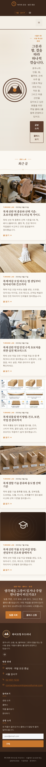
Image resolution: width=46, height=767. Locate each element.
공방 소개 (37, 127)
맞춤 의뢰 (13, 615)
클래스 (5, 705)
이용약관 (24, 761)
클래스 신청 (31, 615)
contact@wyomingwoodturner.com (24, 685)
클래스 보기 (37, 137)
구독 (8, 744)
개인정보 (16, 761)
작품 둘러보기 (8, 709)
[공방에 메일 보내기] (30, 13)
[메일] (4, 654)
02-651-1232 (12, 680)
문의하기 (6, 713)
